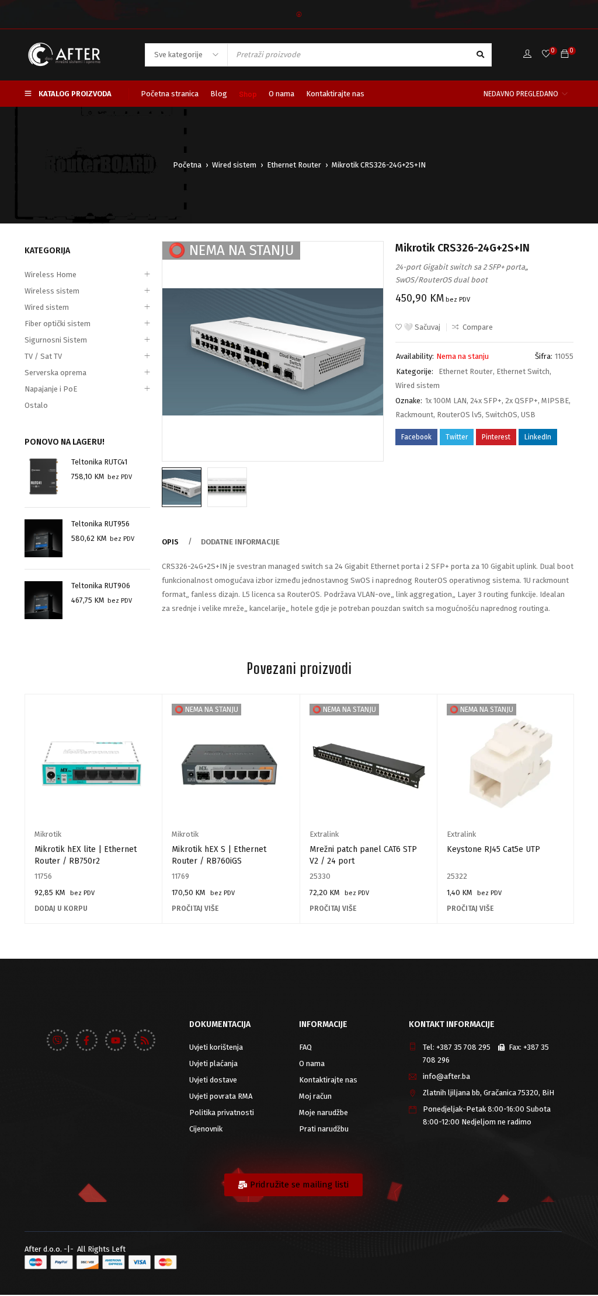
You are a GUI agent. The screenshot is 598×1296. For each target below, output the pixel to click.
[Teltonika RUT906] (43, 600)
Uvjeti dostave (213, 1079)
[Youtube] (116, 1040)
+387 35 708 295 (463, 1047)
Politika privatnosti (221, 1112)
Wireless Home (51, 274)
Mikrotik (47, 834)
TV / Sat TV (43, 356)
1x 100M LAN (446, 400)
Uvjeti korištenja (216, 1047)
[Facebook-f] (87, 1040)
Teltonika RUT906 (100, 585)
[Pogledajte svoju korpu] (565, 54)
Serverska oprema (55, 372)
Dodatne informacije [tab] (240, 541)
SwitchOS (501, 414)
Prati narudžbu (324, 1128)
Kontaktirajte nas (328, 1079)
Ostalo (36, 405)
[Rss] (144, 1040)
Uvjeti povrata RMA (220, 1096)
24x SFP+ (486, 400)
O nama (312, 1063)
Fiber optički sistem (58, 323)
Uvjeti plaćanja (213, 1063)
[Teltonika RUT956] (43, 538)
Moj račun (315, 1096)
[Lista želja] (546, 54)
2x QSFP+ (521, 400)
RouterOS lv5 (459, 414)
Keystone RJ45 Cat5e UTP (493, 849)
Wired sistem (234, 164)
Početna (187, 164)
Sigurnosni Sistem (56, 340)
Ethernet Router (294, 164)
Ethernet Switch (523, 371)
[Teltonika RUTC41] (43, 476)
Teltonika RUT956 (100, 523)
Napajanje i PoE (51, 389)
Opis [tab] (170, 541)
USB (528, 414)
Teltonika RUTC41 (99, 461)
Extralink (324, 834)
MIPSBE (555, 400)
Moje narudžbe (323, 1112)
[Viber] (57, 1040)
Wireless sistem (52, 291)
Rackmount (414, 414)
